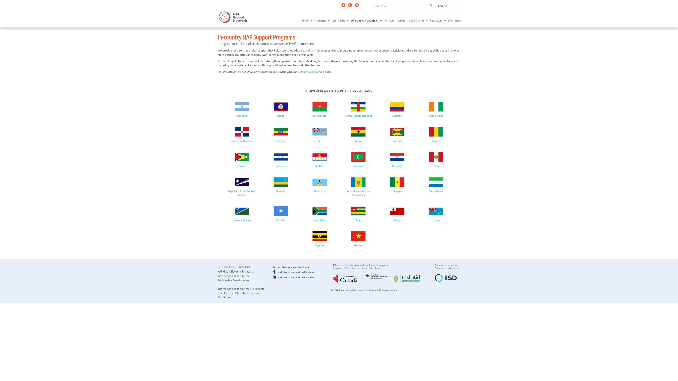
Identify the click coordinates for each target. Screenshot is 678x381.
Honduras (280, 165)
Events (401, 20)
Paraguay (397, 165)
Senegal (397, 191)
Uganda (319, 245)
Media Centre (416, 20)
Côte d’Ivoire (436, 115)
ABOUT (305, 20)
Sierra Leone (436, 191)
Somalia (280, 220)
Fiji (319, 140)
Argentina (241, 115)
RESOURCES (436, 20)
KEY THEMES (338, 20)
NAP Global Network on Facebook (296, 272)
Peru (436, 165)
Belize (280, 115)
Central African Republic (358, 115)
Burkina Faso (319, 115)
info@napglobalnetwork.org (293, 266)
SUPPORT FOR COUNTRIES (365, 20)
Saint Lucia (320, 191)
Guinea (436, 140)
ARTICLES (389, 20)
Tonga (397, 220)
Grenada (397, 140)
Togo (358, 220)
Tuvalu (436, 220)
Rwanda (280, 191)
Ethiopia (280, 140)
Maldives (358, 165)
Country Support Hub (311, 71)
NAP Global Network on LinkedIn (296, 277)
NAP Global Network (233, 17)
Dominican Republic (242, 140)
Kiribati (319, 165)
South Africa (319, 220)
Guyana (242, 165)
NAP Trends (454, 20)
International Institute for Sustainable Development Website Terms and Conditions (241, 293)
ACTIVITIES (320, 20)
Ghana (358, 140)
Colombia (397, 115)
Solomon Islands (242, 220)
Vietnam (358, 245)
